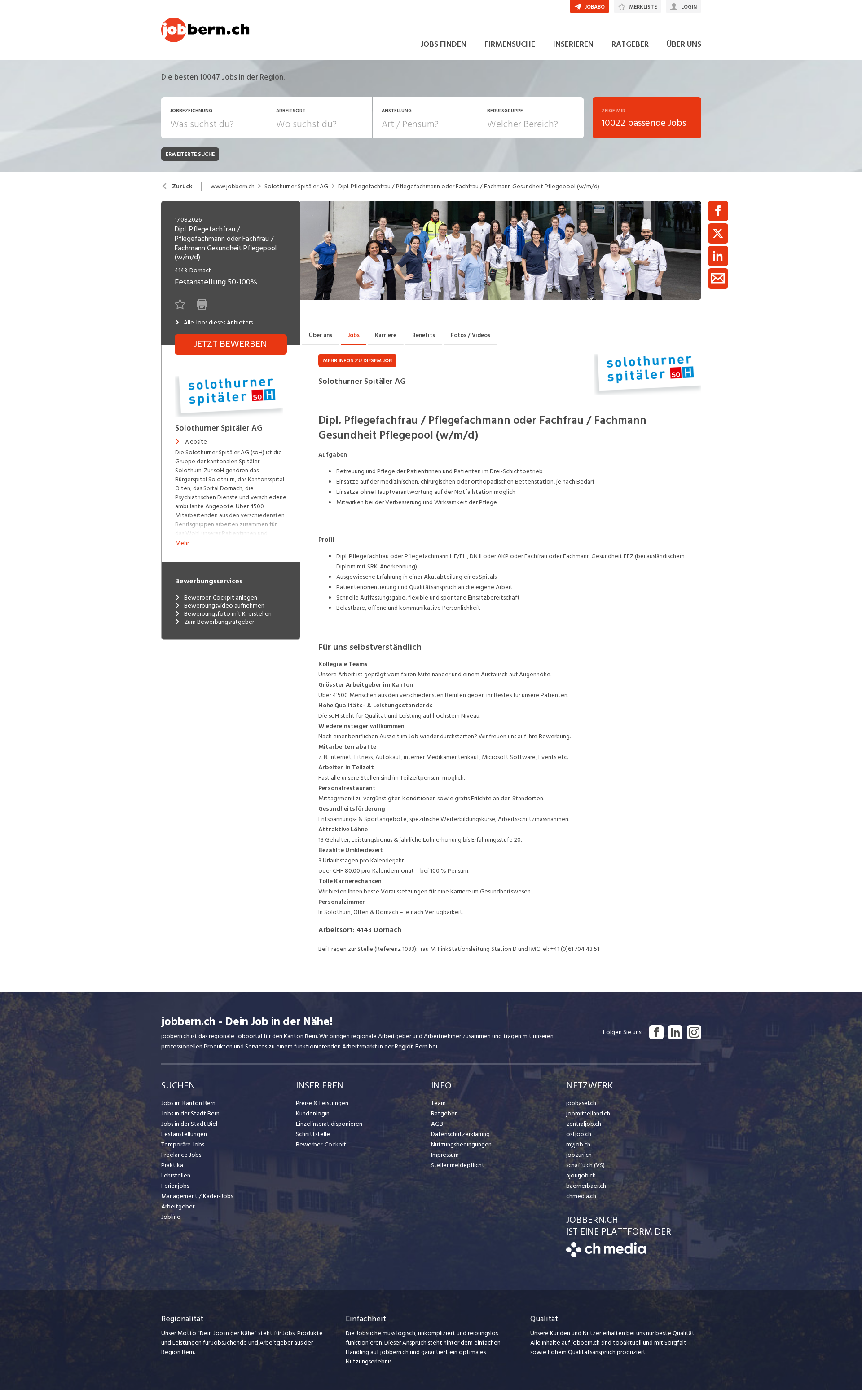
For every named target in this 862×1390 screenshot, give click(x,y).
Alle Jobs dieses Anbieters (218, 323)
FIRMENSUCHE (509, 44)
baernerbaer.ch (586, 1186)
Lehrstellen (175, 1175)
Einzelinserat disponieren (329, 1124)
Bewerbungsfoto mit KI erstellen (228, 614)
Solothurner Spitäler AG (296, 186)
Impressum (445, 1155)
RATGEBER (630, 44)
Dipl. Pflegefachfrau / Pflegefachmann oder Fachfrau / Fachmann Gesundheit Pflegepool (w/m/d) (468, 186)
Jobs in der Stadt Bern (190, 1113)
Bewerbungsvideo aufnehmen (224, 606)
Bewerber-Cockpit (321, 1144)
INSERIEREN (573, 44)
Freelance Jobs (181, 1155)
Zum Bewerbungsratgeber (219, 622)
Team (438, 1103)
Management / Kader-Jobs (197, 1196)
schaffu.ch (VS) (585, 1165)
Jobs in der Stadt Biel (189, 1124)
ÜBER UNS (684, 44)
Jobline (170, 1217)
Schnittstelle (313, 1134)
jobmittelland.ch (588, 1113)
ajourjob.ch (581, 1175)
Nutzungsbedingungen (461, 1144)
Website (195, 442)
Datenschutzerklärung (460, 1134)
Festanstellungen (184, 1134)
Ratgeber (444, 1113)
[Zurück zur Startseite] (606, 1255)
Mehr (182, 543)
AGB (437, 1124)
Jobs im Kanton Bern (188, 1103)
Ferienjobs (175, 1186)
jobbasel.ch (581, 1103)
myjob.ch (578, 1144)
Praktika (172, 1165)
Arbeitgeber (177, 1206)
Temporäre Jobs (182, 1144)
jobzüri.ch (579, 1155)
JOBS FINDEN (443, 44)
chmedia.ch (581, 1196)
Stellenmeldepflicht (457, 1165)
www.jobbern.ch (233, 186)
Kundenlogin (313, 1113)
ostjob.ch (578, 1134)
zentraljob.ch (583, 1124)
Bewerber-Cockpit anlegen (220, 598)
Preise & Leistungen (322, 1103)
